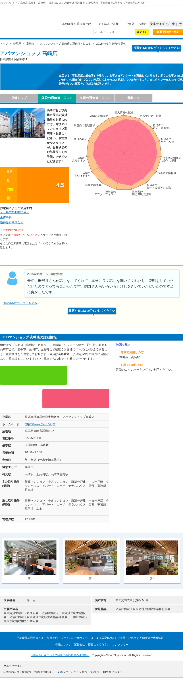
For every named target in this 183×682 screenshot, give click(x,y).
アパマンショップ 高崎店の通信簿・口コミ (65, 43)
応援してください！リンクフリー (108, 644)
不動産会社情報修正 (151, 637)
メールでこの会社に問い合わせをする (75, 398)
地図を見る (123, 344)
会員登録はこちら (168, 32)
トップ (4, 43)
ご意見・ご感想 (136, 24)
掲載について (63, 644)
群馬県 (17, 43)
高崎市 (30, 43)
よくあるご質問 (108, 24)
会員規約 (52, 637)
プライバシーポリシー (74, 637)
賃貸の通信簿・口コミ (57, 98)
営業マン (133, 98)
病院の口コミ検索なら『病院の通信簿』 (30, 672)
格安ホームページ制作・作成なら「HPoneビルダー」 (92, 672)
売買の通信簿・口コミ (95, 98)
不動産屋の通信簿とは (76, 24)
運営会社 (79, 644)
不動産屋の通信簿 (30, 14)
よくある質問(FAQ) (102, 637)
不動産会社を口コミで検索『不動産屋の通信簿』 (60, 655)
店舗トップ (19, 98)
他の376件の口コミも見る (20, 303)
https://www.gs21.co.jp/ (40, 424)
